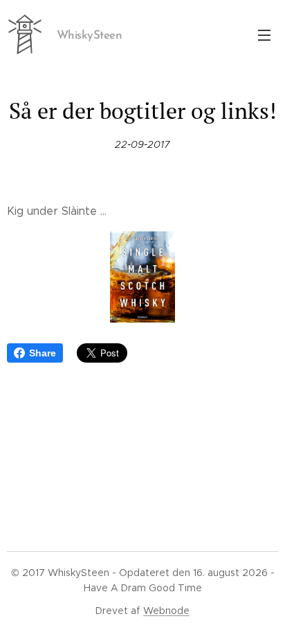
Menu (264, 34)
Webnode (166, 610)
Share (42, 352)
